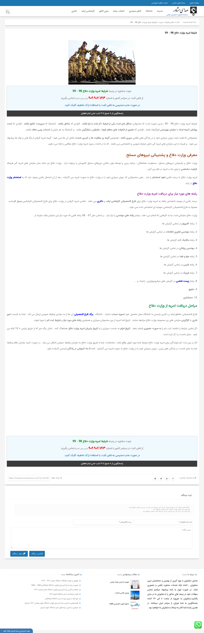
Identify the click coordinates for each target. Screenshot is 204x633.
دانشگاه (149, 11)
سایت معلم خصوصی (159, 3)
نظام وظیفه (169, 22)
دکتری (74, 11)
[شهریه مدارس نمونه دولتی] (135, 584)
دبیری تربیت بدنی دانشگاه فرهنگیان (58, 598)
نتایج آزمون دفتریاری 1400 (119, 603)
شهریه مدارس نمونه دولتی (119, 582)
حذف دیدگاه (18, 554)
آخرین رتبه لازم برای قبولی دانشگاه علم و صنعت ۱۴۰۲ (53, 589)
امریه (161, 22)
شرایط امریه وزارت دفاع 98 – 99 (181, 33)
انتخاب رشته (118, 11)
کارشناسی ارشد (88, 11)
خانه (178, 22)
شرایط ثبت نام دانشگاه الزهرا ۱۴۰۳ (61, 594)
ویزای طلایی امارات (122, 592)
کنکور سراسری (135, 11)
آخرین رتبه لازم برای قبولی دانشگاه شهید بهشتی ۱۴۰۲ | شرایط (47, 603)
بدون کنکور (104, 11)
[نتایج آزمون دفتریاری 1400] (135, 606)
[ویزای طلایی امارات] (135, 595)
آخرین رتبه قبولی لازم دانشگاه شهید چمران (55, 607)
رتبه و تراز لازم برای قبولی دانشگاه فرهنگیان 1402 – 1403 (51, 585)
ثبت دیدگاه (36, 554)
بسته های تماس (178, 3)
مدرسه (160, 11)
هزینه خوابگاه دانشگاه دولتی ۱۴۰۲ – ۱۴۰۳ (56, 580)
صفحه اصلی (194, 3)
